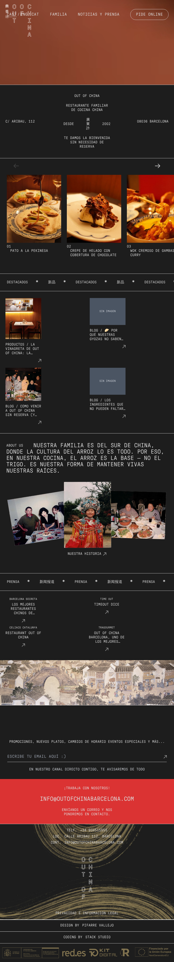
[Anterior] (16, 166)
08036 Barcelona (153, 121)
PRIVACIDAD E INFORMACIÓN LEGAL (87, 913)
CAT (35, 14)
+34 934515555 (94, 830)
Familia (58, 14)
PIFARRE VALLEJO (98, 925)
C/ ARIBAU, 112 (20, 121)
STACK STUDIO (98, 937)
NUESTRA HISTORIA (84, 554)
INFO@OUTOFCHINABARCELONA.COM (93, 842)
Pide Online (149, 14)
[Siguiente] (157, 166)
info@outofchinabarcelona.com (87, 799)
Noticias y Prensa (99, 14)
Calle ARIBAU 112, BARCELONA (92, 836)
